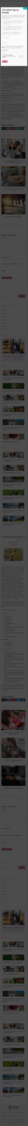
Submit (5, 61)
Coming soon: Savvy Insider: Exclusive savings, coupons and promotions (12, 33)
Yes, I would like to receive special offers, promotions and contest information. (13, 47)
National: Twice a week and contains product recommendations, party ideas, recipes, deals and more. (13, 22)
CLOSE (25, 8)
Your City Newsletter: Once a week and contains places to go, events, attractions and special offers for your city (12, 28)
